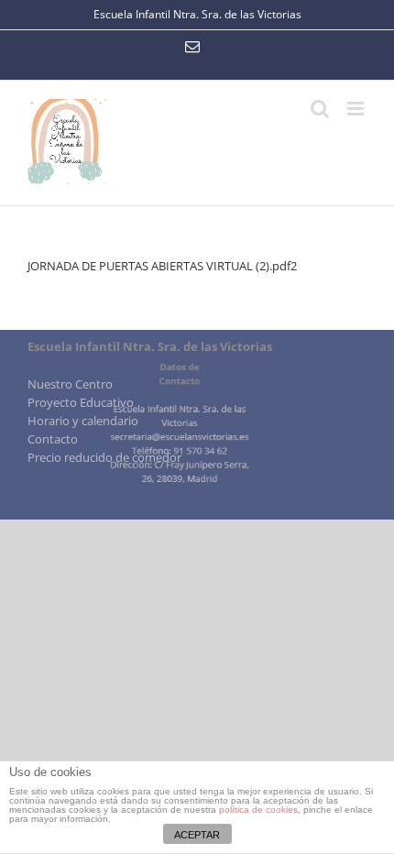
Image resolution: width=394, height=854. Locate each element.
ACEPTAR (197, 834)
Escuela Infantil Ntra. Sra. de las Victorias (197, 14)
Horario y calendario (82, 420)
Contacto (52, 439)
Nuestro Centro (70, 384)
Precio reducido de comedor (104, 457)
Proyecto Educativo (80, 402)
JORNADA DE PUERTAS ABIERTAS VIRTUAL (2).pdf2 (162, 265)
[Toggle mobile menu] (357, 108)
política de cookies (258, 810)
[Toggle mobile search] (320, 108)
